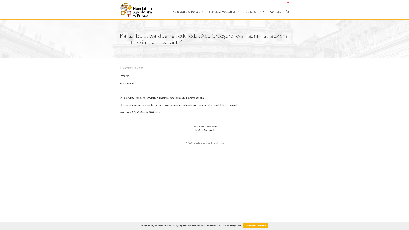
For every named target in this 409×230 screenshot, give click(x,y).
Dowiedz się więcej (232, 225)
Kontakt (275, 11)
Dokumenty (253, 11)
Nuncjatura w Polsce (186, 11)
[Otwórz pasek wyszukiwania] (286, 11)
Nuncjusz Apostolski (222, 11)
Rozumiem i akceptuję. (256, 225)
